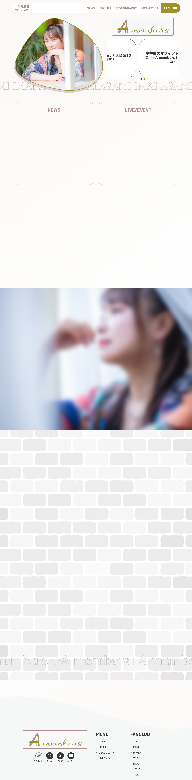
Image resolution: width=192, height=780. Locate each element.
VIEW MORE (50, 177)
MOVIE (136, 747)
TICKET (137, 774)
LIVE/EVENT (150, 8)
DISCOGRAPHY (126, 8)
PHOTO (137, 752)
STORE (136, 769)
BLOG (136, 763)
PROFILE (105, 8)
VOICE (136, 758)
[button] (141, 79)
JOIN (135, 741)
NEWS (91, 8)
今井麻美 (23, 8)
